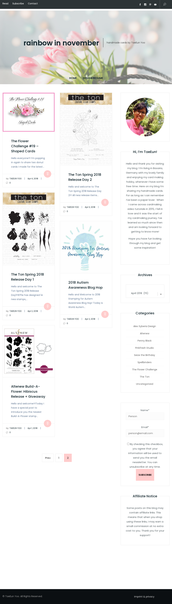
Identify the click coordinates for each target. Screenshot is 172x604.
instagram (145, 5)
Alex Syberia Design (144, 326)
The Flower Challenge (144, 369)
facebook (140, 5)
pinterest (150, 5)
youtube (155, 5)
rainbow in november (61, 43)
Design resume (93, 78)
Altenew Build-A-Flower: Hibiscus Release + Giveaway (28, 391)
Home (73, 78)
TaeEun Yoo (14, 178)
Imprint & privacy (144, 596)
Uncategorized (144, 384)
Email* (145, 427)
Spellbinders (145, 362)
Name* (145, 410)
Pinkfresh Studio (144, 348)
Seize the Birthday (144, 355)
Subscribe (18, 3)
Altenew (144, 333)
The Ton (144, 376)
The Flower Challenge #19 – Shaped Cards (25, 146)
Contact (33, 3)
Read (5, 3)
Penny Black (145, 340)
